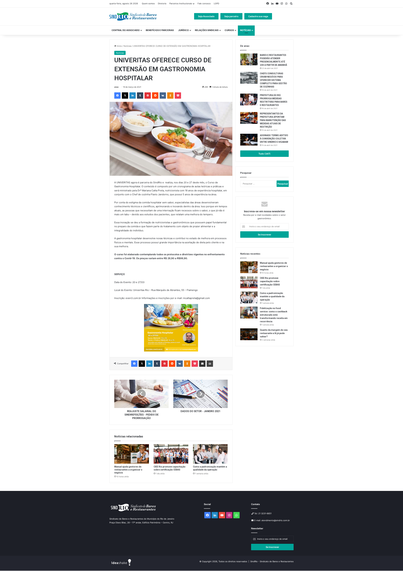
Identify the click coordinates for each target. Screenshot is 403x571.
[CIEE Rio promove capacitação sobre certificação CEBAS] (171, 454)
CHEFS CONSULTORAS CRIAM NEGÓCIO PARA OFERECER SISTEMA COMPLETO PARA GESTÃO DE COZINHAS (273, 80)
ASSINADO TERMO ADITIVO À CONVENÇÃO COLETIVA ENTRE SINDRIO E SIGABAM (274, 138)
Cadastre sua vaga (258, 16)
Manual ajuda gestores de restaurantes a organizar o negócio (128, 469)
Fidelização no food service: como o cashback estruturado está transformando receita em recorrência (274, 315)
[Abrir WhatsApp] (395, 563)
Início (119, 46)
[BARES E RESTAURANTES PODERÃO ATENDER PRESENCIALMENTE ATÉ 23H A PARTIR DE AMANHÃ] (249, 59)
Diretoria (162, 3)
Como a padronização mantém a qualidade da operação (272, 296)
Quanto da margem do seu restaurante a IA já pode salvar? (274, 333)
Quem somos (148, 3)
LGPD (216, 3)
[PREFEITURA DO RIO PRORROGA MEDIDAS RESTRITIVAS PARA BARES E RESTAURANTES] (249, 99)
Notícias (245, 30)
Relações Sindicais (207, 30)
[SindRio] (133, 16)
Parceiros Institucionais (180, 3)
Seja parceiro (231, 16)
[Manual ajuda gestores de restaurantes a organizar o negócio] (131, 454)
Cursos (229, 30)
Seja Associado (206, 16)
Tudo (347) (264, 153)
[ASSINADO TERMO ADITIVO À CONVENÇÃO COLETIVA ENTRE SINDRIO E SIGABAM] (249, 140)
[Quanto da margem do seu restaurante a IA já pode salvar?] (249, 334)
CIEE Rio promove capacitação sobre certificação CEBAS (270, 281)
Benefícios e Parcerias (160, 30)
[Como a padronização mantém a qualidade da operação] (210, 454)
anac (116, 87)
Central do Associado (126, 30)
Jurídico (183, 30)
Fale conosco (204, 3)
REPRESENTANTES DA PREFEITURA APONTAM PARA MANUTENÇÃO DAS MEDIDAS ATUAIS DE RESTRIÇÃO (273, 120)
